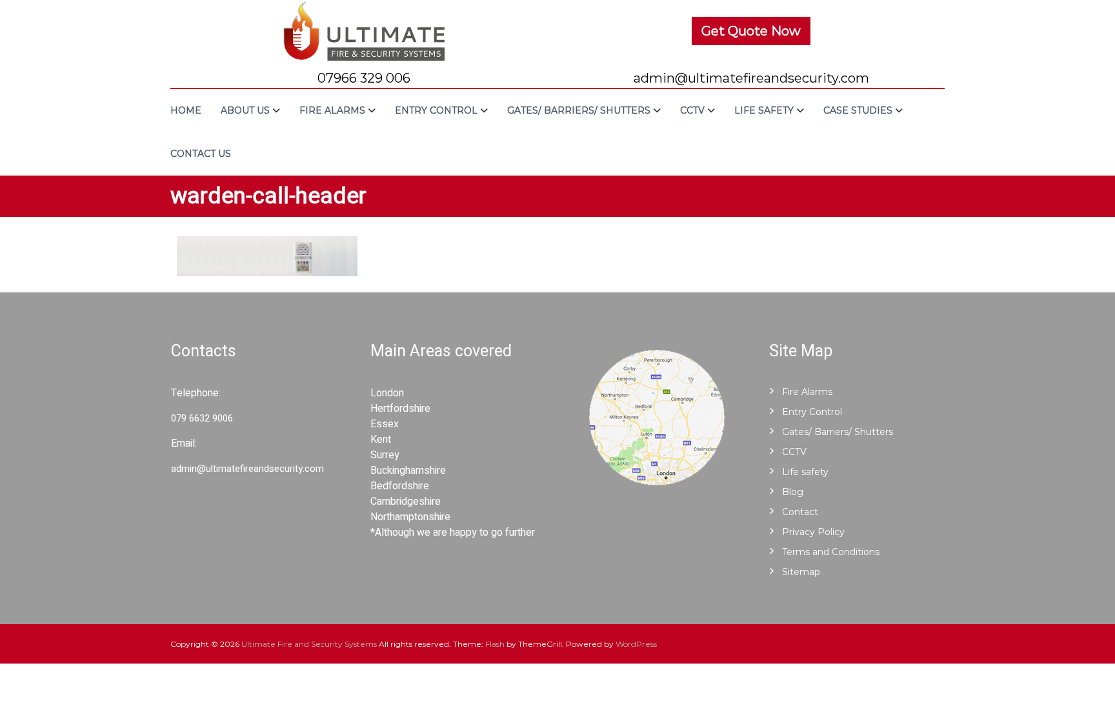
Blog (792, 492)
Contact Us (200, 153)
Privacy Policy (813, 532)
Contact (800, 512)
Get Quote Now (751, 31)
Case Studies (857, 110)
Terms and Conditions (830, 552)
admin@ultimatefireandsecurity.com (751, 78)
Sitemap (801, 572)
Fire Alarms (332, 110)
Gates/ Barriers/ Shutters (578, 110)
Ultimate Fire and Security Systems (309, 644)
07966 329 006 (363, 78)
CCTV (692, 110)
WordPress (636, 644)
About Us (245, 110)
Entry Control (436, 110)
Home (185, 110)
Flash (495, 644)
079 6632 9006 (202, 418)
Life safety (764, 110)
